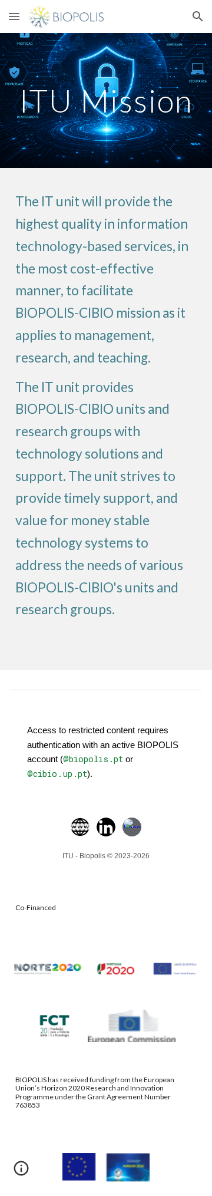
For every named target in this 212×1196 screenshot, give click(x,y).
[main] (106, 100)
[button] (14, 16)
